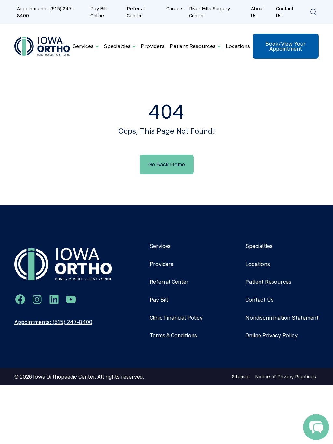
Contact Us (285, 12)
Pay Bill (159, 299)
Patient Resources (268, 282)
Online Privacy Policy (272, 335)
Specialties (259, 246)
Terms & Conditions (173, 335)
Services (160, 246)
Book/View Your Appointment (285, 46)
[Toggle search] (313, 12)
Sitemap (241, 376)
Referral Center (136, 12)
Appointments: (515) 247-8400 (45, 12)
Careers (175, 8)
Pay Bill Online (98, 12)
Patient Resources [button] (193, 46)
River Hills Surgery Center (209, 12)
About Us (257, 12)
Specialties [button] (117, 46)
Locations (238, 46)
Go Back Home (166, 164)
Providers (153, 46)
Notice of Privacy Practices (285, 376)
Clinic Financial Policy (176, 317)
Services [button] (83, 46)
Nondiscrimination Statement (282, 317)
